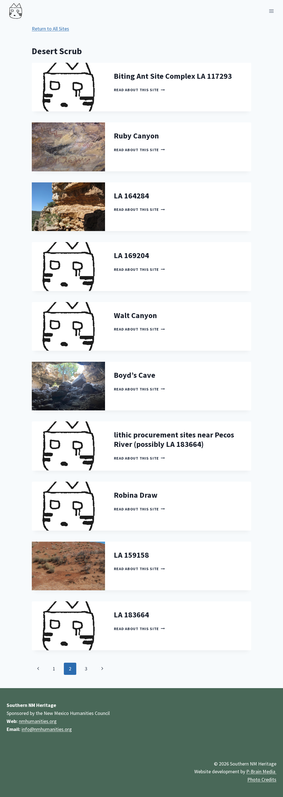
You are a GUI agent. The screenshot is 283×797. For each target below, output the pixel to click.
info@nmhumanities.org (47, 729)
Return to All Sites (50, 28)
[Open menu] (271, 11)
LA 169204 (131, 255)
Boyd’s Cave (134, 375)
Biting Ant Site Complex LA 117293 (173, 76)
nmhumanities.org (38, 721)
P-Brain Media (261, 771)
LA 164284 (131, 196)
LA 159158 (131, 555)
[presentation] (68, 87)
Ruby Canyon (136, 136)
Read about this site (139, 89)
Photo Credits (261, 779)
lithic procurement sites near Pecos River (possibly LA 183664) (174, 439)
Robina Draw (136, 495)
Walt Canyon (135, 315)
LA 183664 (131, 615)
